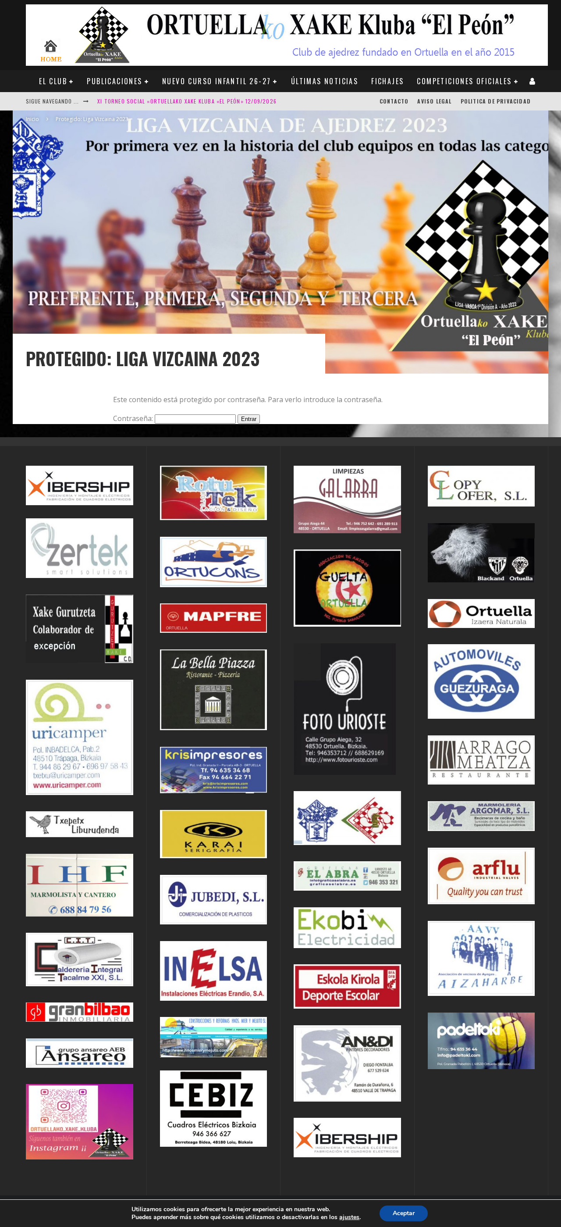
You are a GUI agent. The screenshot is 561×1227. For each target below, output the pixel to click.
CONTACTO (394, 101)
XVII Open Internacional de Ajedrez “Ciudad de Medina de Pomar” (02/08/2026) (208, 105)
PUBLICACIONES (114, 81)
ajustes (349, 1217)
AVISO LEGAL (434, 101)
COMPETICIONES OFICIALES (464, 81)
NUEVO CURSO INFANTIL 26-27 (216, 81)
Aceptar (404, 1213)
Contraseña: (134, 418)
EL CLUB (53, 81)
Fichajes (387, 81)
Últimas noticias (324, 81)
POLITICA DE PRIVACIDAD (496, 101)
